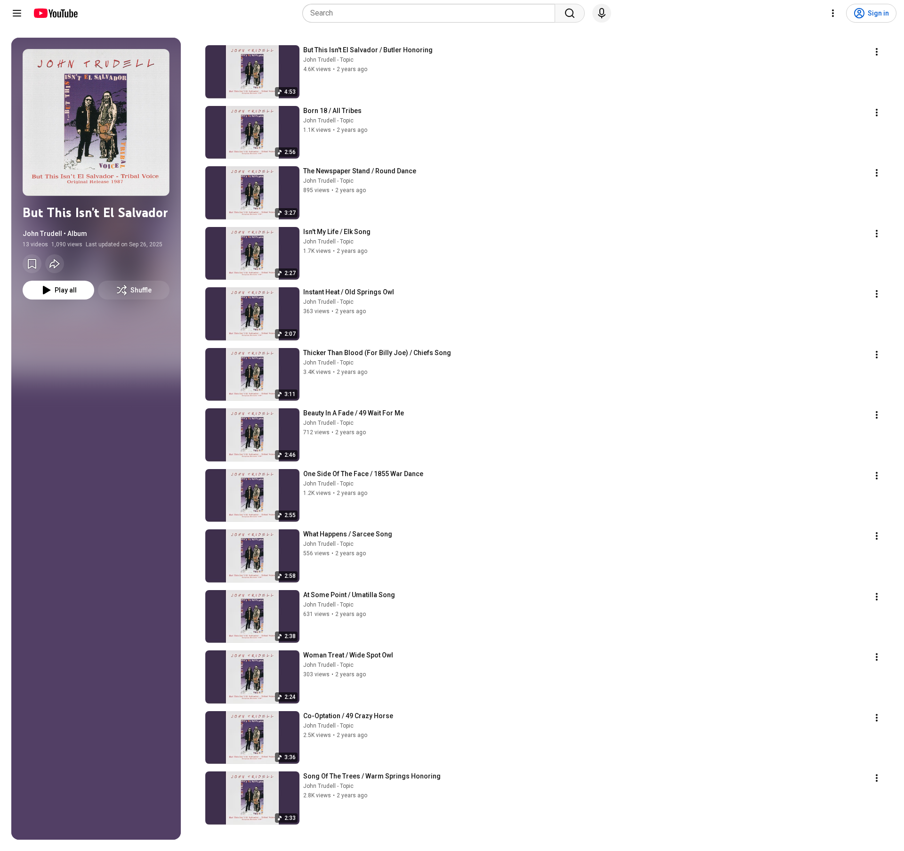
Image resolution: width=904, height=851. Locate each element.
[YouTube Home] (55, 13)
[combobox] (431, 13)
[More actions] (876, 51)
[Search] (570, 13)
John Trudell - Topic (328, 60)
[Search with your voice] (601, 13)
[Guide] (17, 13)
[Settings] (833, 13)
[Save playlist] (32, 263)
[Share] (54, 263)
